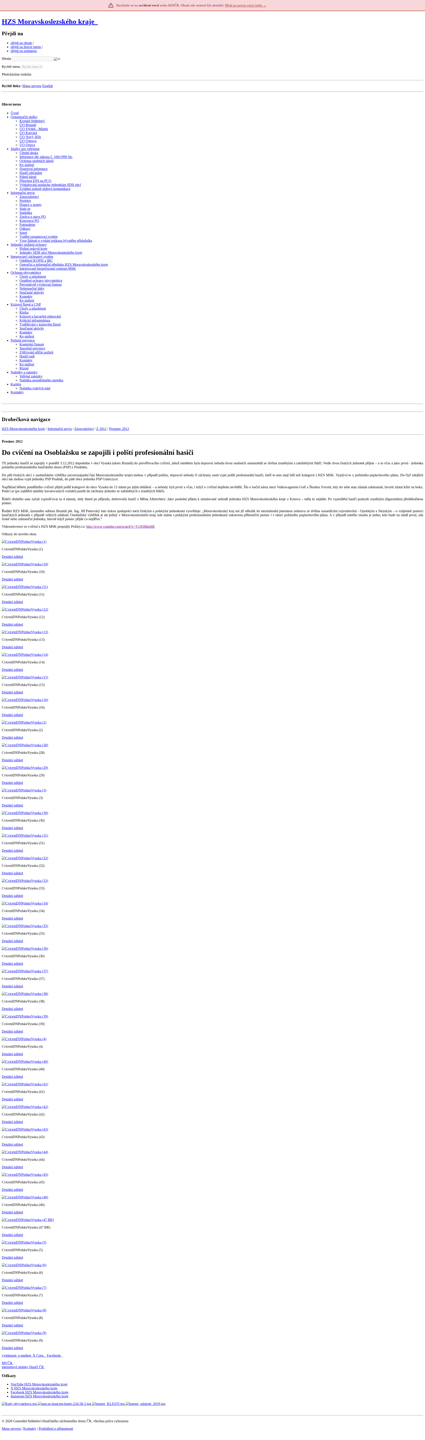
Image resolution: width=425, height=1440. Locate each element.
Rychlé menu (11, 66)
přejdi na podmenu (24, 51)
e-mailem (24, 1355)
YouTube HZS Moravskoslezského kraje (39, 1384)
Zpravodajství (84, 429)
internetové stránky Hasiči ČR (23, 1367)
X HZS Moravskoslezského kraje (34, 1388)
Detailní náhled (12, 557)
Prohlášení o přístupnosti (56, 1428)
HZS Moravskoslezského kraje (48, 21)
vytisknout (9, 1355)
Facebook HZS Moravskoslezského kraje (39, 1392)
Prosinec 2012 (119, 429)
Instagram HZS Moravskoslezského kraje (39, 1396)
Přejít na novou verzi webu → (246, 5)
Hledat (6, 59)
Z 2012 (101, 429)
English (47, 86)
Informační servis (60, 429)
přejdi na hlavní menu (26, 47)
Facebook (54, 1355)
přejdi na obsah (21, 43)
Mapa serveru (31, 86)
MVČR (7, 1363)
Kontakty (29, 1428)
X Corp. (39, 1355)
